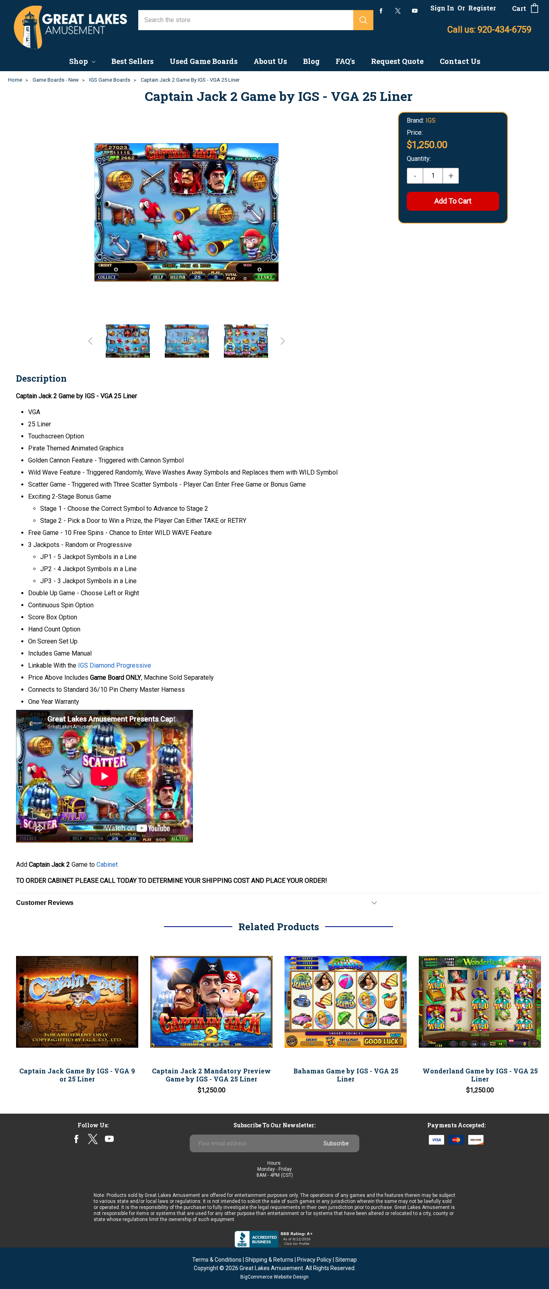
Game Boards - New (56, 80)
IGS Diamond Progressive (114, 665)
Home (15, 80)
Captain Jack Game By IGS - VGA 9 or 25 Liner (77, 1075)
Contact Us (460, 61)
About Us (270, 61)
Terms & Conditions (217, 1259)
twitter (397, 11)
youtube (414, 11)
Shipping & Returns (269, 1259)
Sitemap (346, 1259)
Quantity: (419, 158)
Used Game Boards (204, 61)
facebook (381, 10)
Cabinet (107, 864)
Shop (79, 61)
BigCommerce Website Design (274, 1277)
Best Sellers (132, 61)
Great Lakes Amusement (271, 1268)
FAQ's (345, 61)
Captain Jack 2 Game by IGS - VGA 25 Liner (190, 80)
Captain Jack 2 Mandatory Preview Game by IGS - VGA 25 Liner (211, 1075)
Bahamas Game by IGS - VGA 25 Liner (345, 1075)
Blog (311, 61)
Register (482, 8)
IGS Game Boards (109, 80)
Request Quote (397, 61)
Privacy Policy (314, 1259)
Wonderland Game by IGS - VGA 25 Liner (480, 1075)
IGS (431, 120)
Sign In (442, 8)
